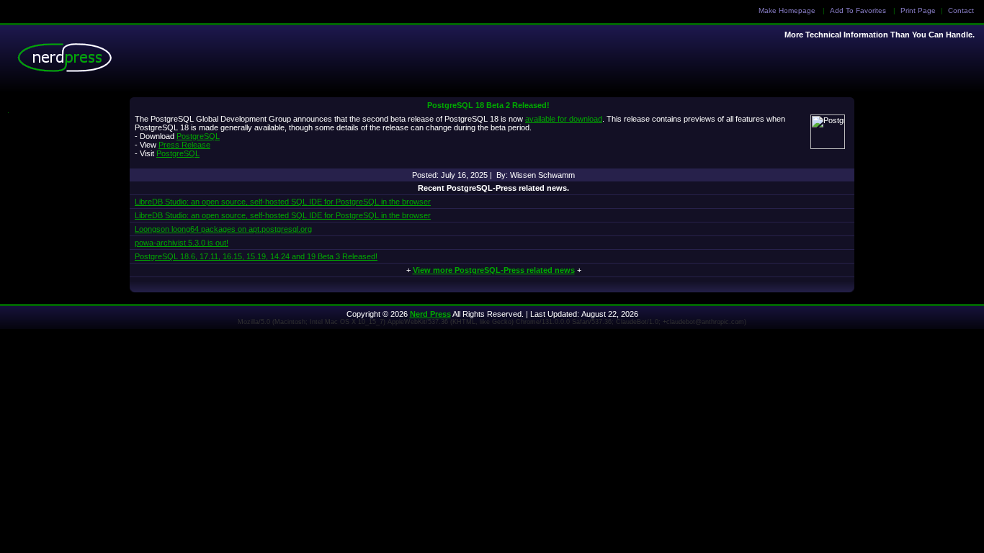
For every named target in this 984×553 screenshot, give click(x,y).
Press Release (184, 144)
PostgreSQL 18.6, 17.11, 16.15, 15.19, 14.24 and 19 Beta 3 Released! (256, 256)
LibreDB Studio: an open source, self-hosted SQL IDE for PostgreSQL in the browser (283, 201)
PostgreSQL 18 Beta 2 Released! (488, 105)
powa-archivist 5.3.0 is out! (181, 242)
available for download (563, 118)
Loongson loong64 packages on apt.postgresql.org (223, 229)
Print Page (918, 10)
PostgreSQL (198, 136)
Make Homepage (787, 10)
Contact (961, 10)
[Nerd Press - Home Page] (68, 61)
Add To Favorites (858, 10)
